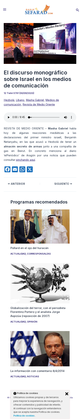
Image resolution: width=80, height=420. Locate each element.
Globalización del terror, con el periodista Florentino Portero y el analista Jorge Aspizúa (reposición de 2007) (37, 312)
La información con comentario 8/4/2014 (37, 371)
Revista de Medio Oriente (39, 104)
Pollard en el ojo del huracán (29, 248)
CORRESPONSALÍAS (39, 253)
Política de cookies (24, 415)
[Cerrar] (66, 393)
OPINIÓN (32, 321)
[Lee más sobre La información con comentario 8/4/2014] (39, 348)
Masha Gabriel (35, 100)
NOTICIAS (33, 376)
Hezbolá (9, 100)
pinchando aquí (25, 160)
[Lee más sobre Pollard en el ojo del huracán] (39, 226)
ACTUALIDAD (18, 253)
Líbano (20, 100)
